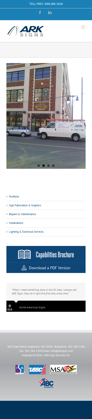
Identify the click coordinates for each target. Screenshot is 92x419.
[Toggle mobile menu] (83, 27)
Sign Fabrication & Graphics (25, 205)
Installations (16, 223)
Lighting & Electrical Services (26, 232)
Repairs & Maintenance (22, 214)
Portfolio (14, 196)
